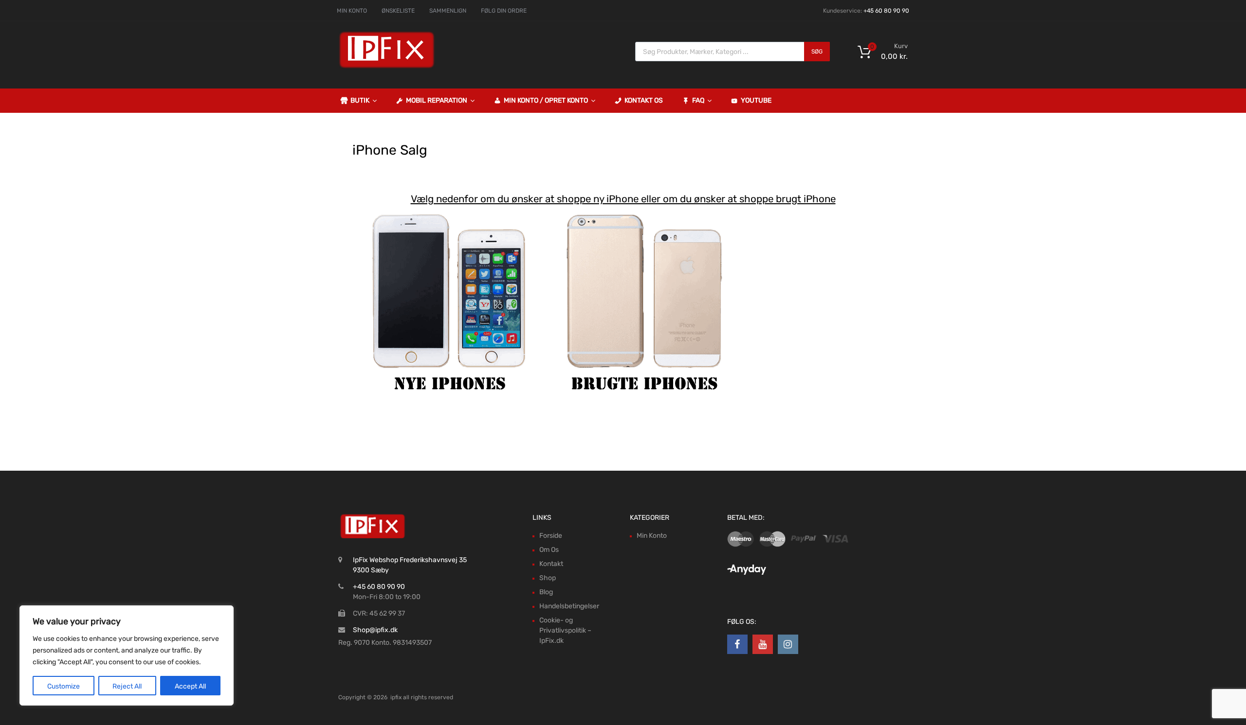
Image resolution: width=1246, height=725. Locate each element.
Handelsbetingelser (569, 606)
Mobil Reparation (436, 100)
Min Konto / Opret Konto (546, 100)
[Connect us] (737, 644)
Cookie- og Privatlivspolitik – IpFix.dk (565, 630)
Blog (546, 592)
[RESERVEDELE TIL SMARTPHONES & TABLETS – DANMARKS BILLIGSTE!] (387, 67)
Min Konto (652, 535)
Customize (63, 686)
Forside (550, 535)
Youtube (756, 100)
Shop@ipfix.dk (375, 630)
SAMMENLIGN (447, 10)
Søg (817, 51)
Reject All (127, 686)
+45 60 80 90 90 (886, 10)
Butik (359, 100)
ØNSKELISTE (398, 10)
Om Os (549, 550)
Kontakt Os (643, 100)
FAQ (698, 100)
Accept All (190, 686)
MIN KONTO (352, 10)
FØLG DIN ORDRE (504, 10)
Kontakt (551, 564)
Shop (547, 578)
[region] (126, 655)
